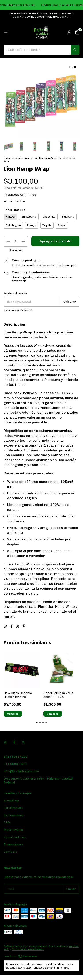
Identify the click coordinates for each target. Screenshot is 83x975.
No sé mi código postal (18, 310)
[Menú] (6, 33)
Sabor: (15, 210)
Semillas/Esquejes (17, 793)
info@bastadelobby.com (21, 771)
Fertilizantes (13, 808)
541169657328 (15, 757)
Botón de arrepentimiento (28, 949)
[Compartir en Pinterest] (24, 626)
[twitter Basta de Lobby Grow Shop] (23, 742)
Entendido (63, 967)
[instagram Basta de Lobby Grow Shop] (5, 742)
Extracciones (14, 815)
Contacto (10, 852)
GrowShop (11, 800)
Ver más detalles (14, 201)
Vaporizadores (15, 837)
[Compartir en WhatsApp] (6, 626)
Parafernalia (22, 158)
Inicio (7, 158)
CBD (7, 822)
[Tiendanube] (21, 957)
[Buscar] (75, 50)
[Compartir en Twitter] (18, 626)
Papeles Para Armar (46, 158)
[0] (77, 32)
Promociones (13, 844)
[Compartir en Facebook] (12, 626)
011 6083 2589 (15, 764)
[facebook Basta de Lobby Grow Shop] (14, 742)
